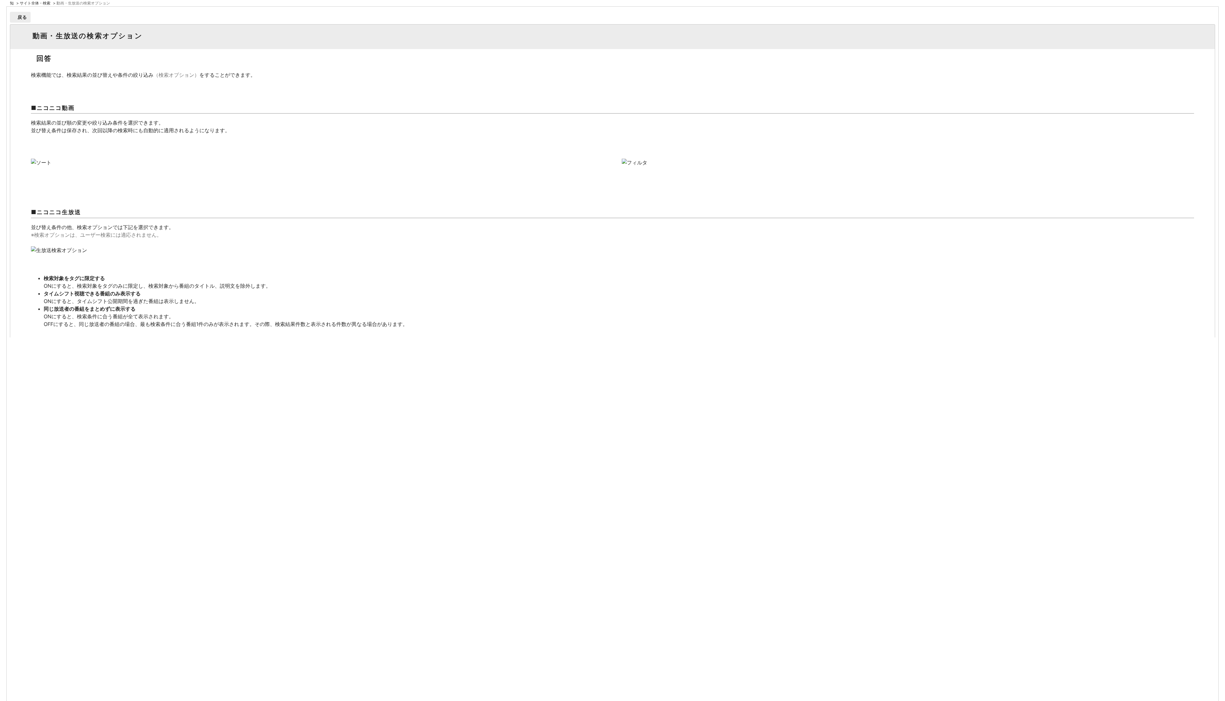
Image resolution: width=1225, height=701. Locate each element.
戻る (22, 17)
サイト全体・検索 (35, 3)
